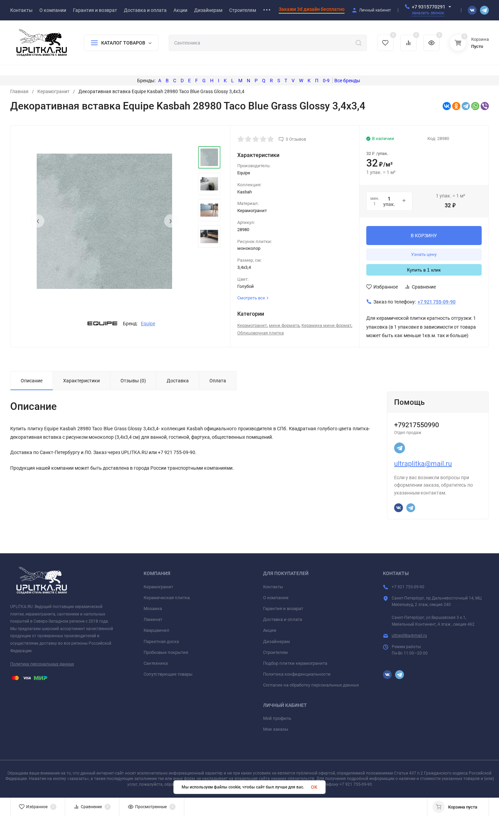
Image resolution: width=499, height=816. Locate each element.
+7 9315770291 (428, 7)
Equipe (148, 323)
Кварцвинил (156, 630)
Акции (269, 630)
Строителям (275, 652)
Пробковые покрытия (166, 652)
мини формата (284, 325)
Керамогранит (53, 91)
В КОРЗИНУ (424, 235)
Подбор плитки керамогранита (295, 663)
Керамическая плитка (167, 597)
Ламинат (153, 619)
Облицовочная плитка (260, 332)
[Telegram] (466, 106)
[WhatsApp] (475, 106)
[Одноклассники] (456, 106)
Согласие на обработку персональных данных (311, 685)
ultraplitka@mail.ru (423, 463)
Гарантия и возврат (283, 608)
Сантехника (156, 663)
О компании (276, 597)
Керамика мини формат (326, 325)
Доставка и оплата (282, 619)
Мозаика (153, 608)
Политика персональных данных (42, 664)
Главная (19, 91)
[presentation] (37, 221)
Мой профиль (277, 718)
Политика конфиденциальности (297, 674)
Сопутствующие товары (168, 674)
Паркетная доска (161, 641)
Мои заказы (275, 729)
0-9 (326, 80)
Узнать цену (424, 254)
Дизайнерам (276, 641)
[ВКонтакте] (447, 106)
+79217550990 (416, 425)
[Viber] (485, 106)
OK (314, 787)
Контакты (273, 586)
